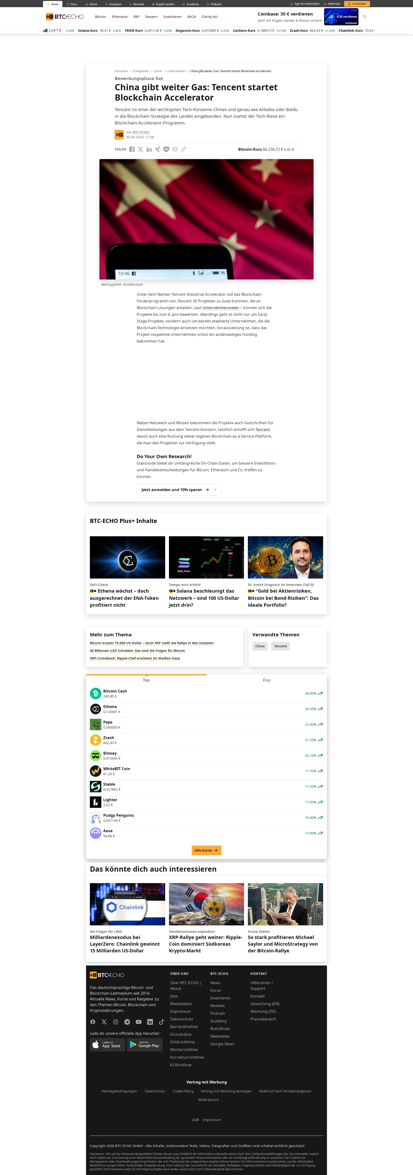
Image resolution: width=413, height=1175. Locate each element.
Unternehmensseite (220, 307)
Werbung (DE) (263, 1011)
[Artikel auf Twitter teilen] (140, 149)
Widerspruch (208, 1099)
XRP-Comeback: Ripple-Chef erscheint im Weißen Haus (135, 658)
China (260, 646)
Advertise (334, 4)
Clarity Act (209, 16)
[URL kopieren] (183, 149)
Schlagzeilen (140, 71)
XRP (136, 16)
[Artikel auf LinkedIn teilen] (149, 149)
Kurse (215, 990)
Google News (222, 1043)
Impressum (180, 1011)
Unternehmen (176, 71)
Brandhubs (220, 1028)
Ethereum (120, 16)
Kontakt (257, 996)
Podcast (217, 1013)
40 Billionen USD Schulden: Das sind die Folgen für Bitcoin (137, 650)
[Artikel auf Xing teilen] (158, 149)
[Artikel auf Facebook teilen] (132, 149)
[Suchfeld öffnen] (364, 16)
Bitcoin (100, 16)
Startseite (121, 71)
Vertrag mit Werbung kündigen (226, 1091)
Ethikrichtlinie (182, 1042)
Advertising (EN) (264, 1003)
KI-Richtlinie (180, 1065)
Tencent (262, 429)
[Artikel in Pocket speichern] (166, 149)
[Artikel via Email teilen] (175, 149)
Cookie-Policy (183, 1091)
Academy (218, 1021)
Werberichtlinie (184, 1049)
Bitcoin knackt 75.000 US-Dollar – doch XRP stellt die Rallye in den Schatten (152, 643)
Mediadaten (181, 1003)
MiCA (191, 16)
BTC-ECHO (141, 132)
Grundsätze (180, 1034)
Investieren (172, 16)
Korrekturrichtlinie (187, 1057)
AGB (195, 1119)
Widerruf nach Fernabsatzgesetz (285, 1091)
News (215, 982)
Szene (158, 71)
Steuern (151, 16)
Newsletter (220, 1036)
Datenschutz (181, 1019)
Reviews (217, 1005)
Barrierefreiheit (184, 1026)
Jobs (174, 996)
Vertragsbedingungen (119, 1091)
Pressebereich (263, 1019)
